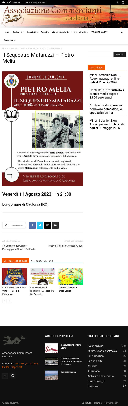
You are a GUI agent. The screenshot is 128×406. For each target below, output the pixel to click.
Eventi (44, 32)
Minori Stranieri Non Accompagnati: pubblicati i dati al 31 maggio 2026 (107, 124)
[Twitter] (40, 225)
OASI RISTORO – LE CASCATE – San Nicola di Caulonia (71, 361)
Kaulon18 (17, 32)
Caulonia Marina (68, 372)
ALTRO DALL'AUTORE (42, 261)
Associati (31, 32)
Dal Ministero (96, 67)
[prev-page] (4, 301)
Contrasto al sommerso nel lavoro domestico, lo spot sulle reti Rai (106, 109)
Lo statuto (86, 402)
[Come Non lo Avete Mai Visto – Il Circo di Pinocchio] (14, 276)
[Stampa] (55, 225)
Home (7, 32)
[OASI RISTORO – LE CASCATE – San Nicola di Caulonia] (51, 361)
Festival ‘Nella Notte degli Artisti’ (65, 245)
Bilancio (98, 402)
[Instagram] (123, 2)
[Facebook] (117, 2)
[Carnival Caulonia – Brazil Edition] (70, 276)
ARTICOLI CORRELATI (15, 261)
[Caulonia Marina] (51, 375)
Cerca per (8, 40)
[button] (122, 32)
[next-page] (10, 301)
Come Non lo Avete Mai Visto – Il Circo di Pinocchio (14, 290)
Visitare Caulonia (60, 32)
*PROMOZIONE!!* (99, 32)
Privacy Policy (111, 402)
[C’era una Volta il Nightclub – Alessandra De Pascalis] (42, 276)
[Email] (47, 225)
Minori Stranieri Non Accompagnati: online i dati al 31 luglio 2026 (105, 78)
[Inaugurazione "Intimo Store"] (51, 348)
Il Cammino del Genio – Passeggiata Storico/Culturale (18, 247)
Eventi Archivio (18, 48)
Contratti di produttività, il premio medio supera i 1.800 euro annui (107, 93)
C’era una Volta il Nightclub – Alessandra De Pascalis (42, 290)
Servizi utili (80, 32)
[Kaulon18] (64, 16)
